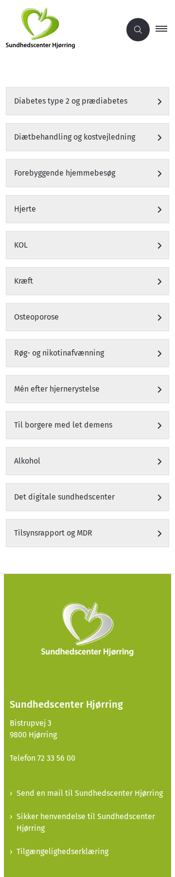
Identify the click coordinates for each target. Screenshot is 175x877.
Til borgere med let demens (63, 425)
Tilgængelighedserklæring (62, 851)
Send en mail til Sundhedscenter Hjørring (90, 793)
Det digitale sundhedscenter (64, 496)
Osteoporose (36, 317)
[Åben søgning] (138, 29)
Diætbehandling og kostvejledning (74, 137)
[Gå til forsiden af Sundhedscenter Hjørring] (60, 30)
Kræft (23, 281)
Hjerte (25, 209)
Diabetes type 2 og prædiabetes (70, 101)
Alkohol (27, 460)
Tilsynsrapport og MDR (53, 532)
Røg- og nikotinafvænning (59, 353)
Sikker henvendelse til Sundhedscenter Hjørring (86, 822)
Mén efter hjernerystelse (57, 389)
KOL (21, 245)
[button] (165, 29)
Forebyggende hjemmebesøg (64, 173)
